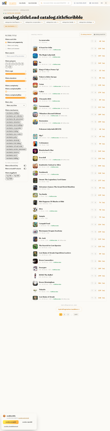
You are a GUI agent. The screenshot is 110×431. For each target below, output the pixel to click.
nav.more (95, 3)
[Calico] (68, 92)
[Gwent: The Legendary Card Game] (68, 180)
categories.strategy (86, 22)
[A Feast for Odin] (68, 48)
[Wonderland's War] (68, 151)
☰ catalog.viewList (86, 34)
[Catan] (68, 85)
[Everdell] (68, 158)
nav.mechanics (10, 26)
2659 (75, 314)
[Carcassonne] (68, 107)
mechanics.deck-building (14, 125)
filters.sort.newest (13, 48)
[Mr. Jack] (68, 239)
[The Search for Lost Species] (68, 246)
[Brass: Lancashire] (68, 261)
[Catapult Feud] (68, 224)
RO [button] (102, 3)
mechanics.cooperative (13, 128)
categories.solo (52, 22)
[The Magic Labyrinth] (68, 56)
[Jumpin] (68, 217)
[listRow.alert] (95, 41)
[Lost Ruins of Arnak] (68, 297)
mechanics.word (11, 155)
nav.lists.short (81, 3)
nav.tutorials (32, 3)
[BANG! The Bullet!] (68, 275)
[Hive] (68, 210)
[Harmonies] (68, 122)
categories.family (68, 22)
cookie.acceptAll (11, 422)
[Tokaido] (68, 290)
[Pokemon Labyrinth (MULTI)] (68, 129)
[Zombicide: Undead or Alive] (68, 166)
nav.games (12, 3)
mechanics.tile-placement (14, 119)
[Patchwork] (68, 173)
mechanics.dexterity (12, 140)
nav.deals (22, 3)
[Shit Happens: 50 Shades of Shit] (68, 202)
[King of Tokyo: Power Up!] (68, 70)
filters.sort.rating (13, 45)
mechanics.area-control (14, 134)
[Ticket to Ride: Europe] (68, 78)
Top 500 (16, 176)
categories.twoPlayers (13, 22)
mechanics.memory (12, 152)
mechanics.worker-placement (16, 149)
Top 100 (8, 176)
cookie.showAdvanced (11, 426)
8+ (10, 67)
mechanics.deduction (13, 122)
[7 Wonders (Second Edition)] (68, 114)
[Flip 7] (68, 136)
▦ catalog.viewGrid (99, 34)
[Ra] (68, 63)
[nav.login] (106, 3)
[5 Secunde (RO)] (68, 100)
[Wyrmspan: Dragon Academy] (68, 232)
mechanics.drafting (12, 113)
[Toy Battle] (68, 195)
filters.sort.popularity (15, 42)
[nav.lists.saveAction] (92, 41)
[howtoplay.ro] (4, 3)
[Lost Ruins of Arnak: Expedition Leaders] (68, 254)
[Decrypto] (68, 268)
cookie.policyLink (23, 418)
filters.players (10, 61)
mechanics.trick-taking (13, 143)
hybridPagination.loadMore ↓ (69, 309)
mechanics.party (11, 137)
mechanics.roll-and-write (14, 146)
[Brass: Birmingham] (68, 283)
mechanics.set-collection (14, 116)
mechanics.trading (12, 131)
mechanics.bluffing (12, 158)
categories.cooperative (33, 22)
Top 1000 (9, 179)
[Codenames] (68, 144)
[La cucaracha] (68, 41)
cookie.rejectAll (27, 422)
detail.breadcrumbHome (10, 10)
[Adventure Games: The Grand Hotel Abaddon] (68, 188)
